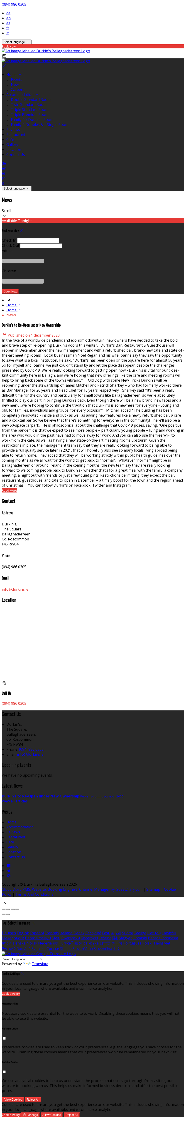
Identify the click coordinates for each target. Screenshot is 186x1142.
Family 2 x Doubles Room (32, 119)
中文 (116, 948)
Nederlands (48, 943)
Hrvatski (140, 937)
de (8, 12)
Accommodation (20, 94)
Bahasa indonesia (163, 937)
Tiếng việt (161, 943)
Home (11, 74)
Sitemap (153, 889)
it (7, 32)
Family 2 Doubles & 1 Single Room (39, 124)
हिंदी (115, 937)
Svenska (39, 948)
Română (24, 948)
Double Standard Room (31, 99)
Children (9, 270)
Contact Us (15, 154)
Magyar (125, 937)
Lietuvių (154, 932)
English (23, 932)
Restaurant (15, 134)
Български (70, 937)
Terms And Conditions (34, 894)
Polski (147, 943)
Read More (9, 490)
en (8, 17)
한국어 (116, 943)
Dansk (78, 932)
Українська (89, 943)
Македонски (13, 937)
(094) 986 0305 (14, 4)
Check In (9, 240)
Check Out (10, 245)
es (8, 22)
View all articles (15, 801)
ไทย (75, 943)
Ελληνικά (93, 932)
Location (13, 149)
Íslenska (19, 943)
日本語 (105, 943)
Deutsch (9, 932)
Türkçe (65, 943)
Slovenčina (103, 948)
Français (52, 932)
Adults (7, 250)
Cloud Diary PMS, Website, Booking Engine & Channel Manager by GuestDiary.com (72, 889)
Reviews (13, 129)
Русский (9, 948)
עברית (6, 943)
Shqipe (66, 948)
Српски (52, 948)
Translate (40, 963)
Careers (17, 89)
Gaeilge (140, 932)
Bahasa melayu (38, 937)
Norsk (32, 943)
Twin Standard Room (28, 104)
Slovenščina (83, 948)
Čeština (105, 937)
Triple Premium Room (29, 114)
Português (132, 943)
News (15, 84)
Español (37, 932)
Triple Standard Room (29, 109)
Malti (56, 937)
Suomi (127, 932)
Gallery (12, 144)
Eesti (106, 932)
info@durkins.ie (15, 589)
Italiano (66, 932)
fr (7, 27)
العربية (116, 932)
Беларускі (89, 937)
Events (16, 79)
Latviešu (169, 932)
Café (10, 139)
